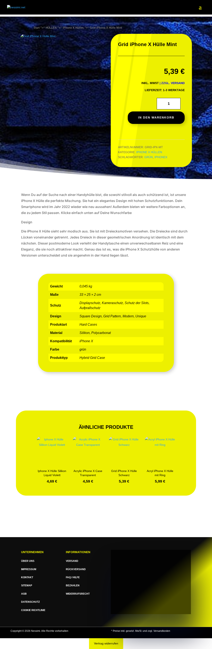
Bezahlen (73, 585)
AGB (24, 593)
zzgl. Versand (173, 83)
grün (148, 157)
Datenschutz (30, 601)
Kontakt (27, 577)
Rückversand (76, 569)
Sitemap (26, 585)
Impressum (28, 569)
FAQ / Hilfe (73, 577)
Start (37, 27)
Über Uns (27, 561)
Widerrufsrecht (78, 593)
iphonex (160, 157)
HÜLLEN (51, 27)
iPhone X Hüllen (73, 27)
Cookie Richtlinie (33, 610)
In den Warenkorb (156, 117)
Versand (72, 561)
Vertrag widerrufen (106, 643)
